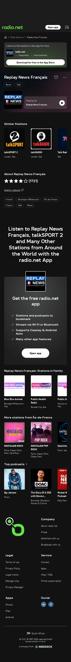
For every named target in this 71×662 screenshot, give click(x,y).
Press (44, 532)
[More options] (65, 77)
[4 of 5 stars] (20, 181)
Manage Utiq (12, 581)
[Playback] (62, 103)
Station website (12, 190)
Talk (19, 85)
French (9, 200)
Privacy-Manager (14, 587)
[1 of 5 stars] (6, 181)
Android (10, 617)
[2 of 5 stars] (11, 181)
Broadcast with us (50, 545)
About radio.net (49, 526)
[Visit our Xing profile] (50, 604)
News (8, 85)
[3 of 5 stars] (16, 181)
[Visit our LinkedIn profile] (43, 604)
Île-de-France (51, 200)
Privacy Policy (13, 568)
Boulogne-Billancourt (28, 200)
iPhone (9, 605)
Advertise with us (50, 538)
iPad (8, 611)
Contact (45, 562)
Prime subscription (51, 581)
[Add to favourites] (56, 77)
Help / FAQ (46, 575)
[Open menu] (67, 27)
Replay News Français (36, 105)
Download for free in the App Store (36, 62)
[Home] (5, 37)
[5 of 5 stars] (25, 181)
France (9, 206)
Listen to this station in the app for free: (27, 46)
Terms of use (12, 562)
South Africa (37, 633)
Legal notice (12, 575)
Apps (43, 568)
